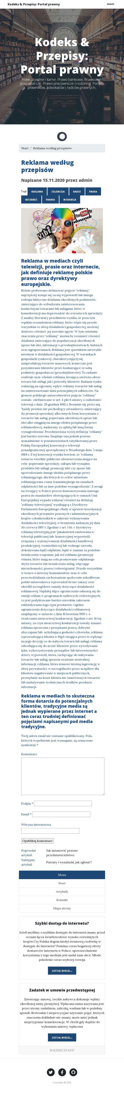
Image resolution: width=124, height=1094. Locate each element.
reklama (37, 191)
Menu (110, 4)
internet (31, 199)
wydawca (69, 199)
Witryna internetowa (36, 824)
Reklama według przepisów (52, 148)
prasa (93, 191)
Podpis (27, 803)
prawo (50, 199)
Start (25, 148)
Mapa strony (62, 908)
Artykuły (62, 891)
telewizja (58, 191)
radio (77, 191)
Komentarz (29, 754)
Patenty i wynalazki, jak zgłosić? (69, 862)
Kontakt (62, 900)
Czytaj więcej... (62, 970)
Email (26, 814)
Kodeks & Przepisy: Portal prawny (34, 4)
